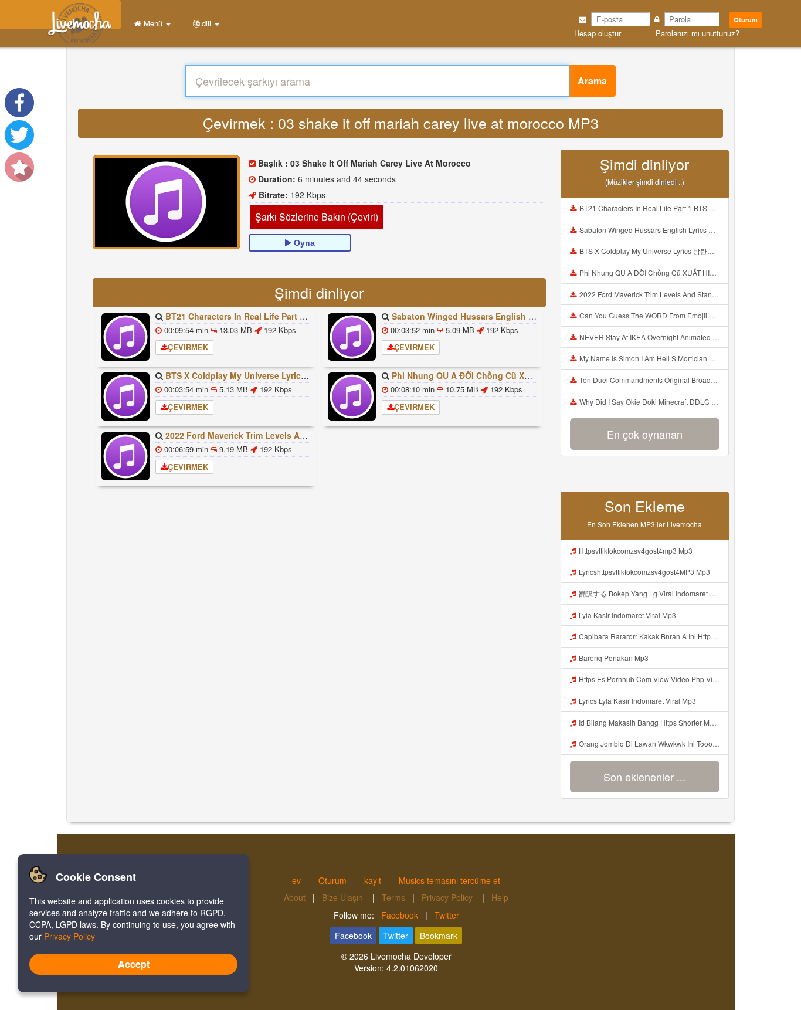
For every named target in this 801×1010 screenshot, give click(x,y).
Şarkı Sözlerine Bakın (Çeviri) (316, 216)
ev (296, 880)
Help (499, 897)
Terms (393, 897)
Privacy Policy (448, 897)
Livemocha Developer (411, 956)
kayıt (372, 880)
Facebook (399, 915)
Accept (134, 964)
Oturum (746, 19)
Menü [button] (153, 23)
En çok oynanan (645, 434)
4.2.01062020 (412, 968)
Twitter (447, 915)
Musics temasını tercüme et (449, 880)
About (295, 897)
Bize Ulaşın (343, 897)
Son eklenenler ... (644, 776)
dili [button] (206, 23)
